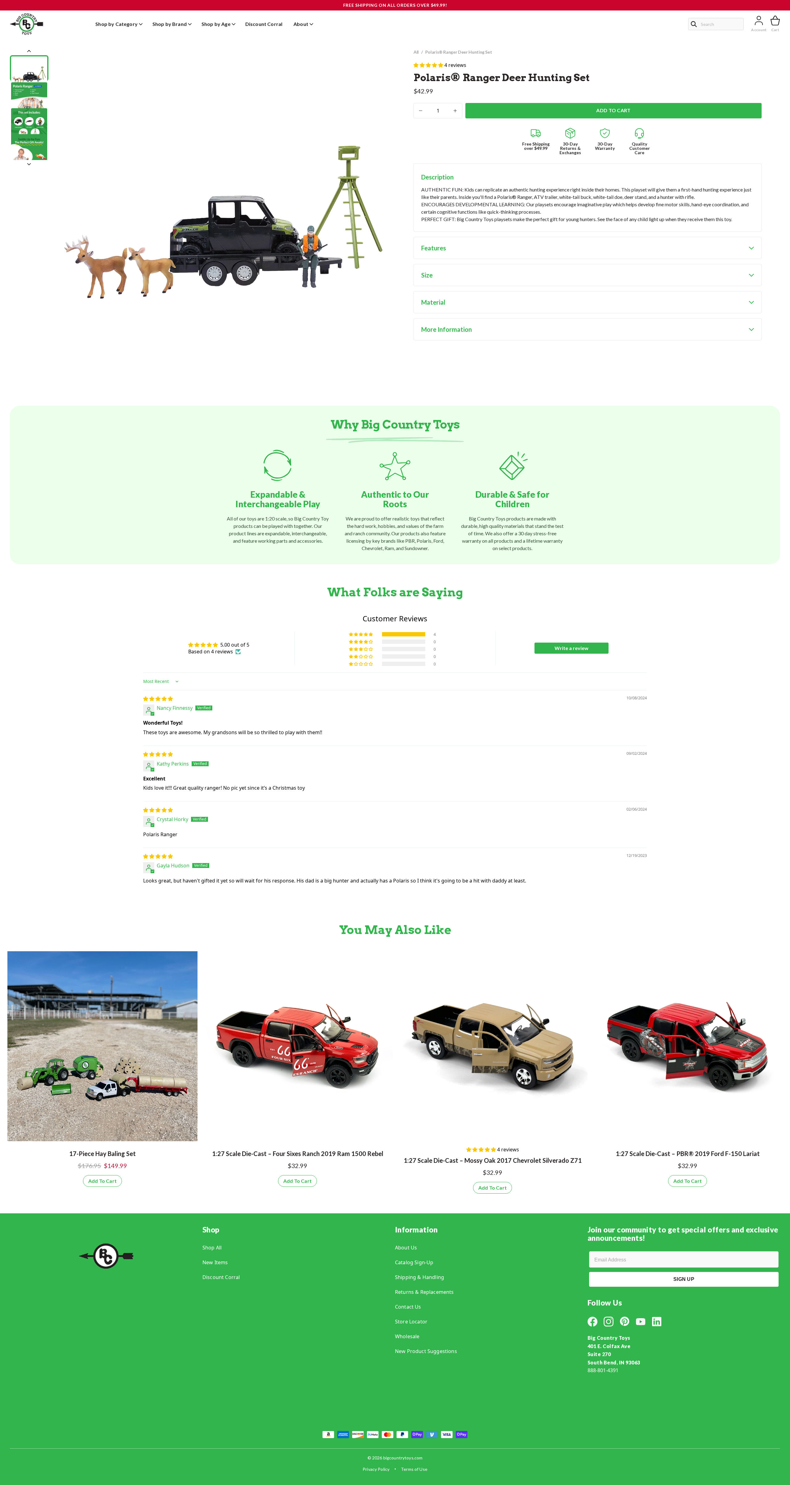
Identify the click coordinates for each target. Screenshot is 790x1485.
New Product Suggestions (426, 1351)
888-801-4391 (603, 1370)
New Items (215, 1262)
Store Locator (411, 1321)
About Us (406, 1247)
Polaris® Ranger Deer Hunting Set (458, 52)
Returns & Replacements (424, 1292)
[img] (158, 698)
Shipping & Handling (419, 1277)
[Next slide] (29, 164)
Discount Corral (221, 1277)
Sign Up (683, 1279)
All (416, 52)
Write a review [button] (571, 648)
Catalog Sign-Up (414, 1262)
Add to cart (613, 110)
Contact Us (408, 1306)
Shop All (212, 1247)
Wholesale (407, 1336)
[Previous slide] (29, 51)
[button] (429, 65)
